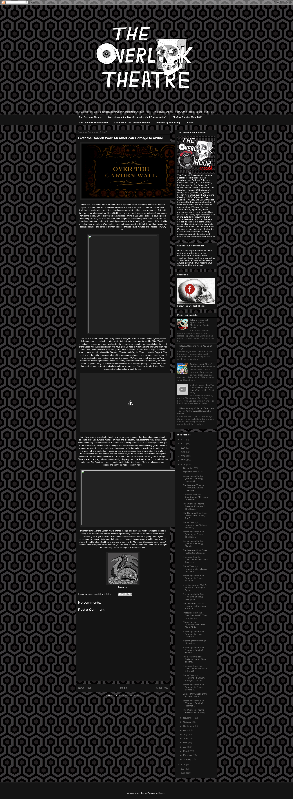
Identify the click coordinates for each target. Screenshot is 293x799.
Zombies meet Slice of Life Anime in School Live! (202, 365)
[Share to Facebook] (127, 594)
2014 (183, 769)
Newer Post (84, 687)
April (185, 747)
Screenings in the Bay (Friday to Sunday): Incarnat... (193, 703)
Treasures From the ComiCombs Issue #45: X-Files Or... (195, 668)
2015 (183, 764)
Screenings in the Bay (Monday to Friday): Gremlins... (193, 634)
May (185, 742)
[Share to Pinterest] (130, 594)
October (187, 722)
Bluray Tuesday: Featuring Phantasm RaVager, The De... (194, 678)
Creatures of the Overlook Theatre (132, 122)
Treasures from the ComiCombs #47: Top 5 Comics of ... (195, 559)
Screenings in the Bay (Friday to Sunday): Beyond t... (193, 650)
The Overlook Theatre (90, 117)
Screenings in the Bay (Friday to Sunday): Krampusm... (193, 597)
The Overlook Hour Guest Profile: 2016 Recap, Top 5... (195, 515)
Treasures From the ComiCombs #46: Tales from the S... (195, 615)
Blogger (161, 793)
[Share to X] (125, 594)
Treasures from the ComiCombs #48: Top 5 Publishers (195, 497)
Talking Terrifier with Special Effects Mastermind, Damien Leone (200, 324)
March (186, 751)
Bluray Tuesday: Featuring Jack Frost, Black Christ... (194, 624)
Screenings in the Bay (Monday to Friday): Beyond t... (193, 687)
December (188, 468)
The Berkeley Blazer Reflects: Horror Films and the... (194, 659)
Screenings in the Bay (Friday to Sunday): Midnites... (193, 543)
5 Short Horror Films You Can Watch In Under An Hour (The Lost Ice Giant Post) (202, 389)
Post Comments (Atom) (129, 695)
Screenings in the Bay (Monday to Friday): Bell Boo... (193, 578)
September (189, 726)
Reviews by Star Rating (168, 122)
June (186, 738)
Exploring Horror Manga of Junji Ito (194, 641)
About (190, 122)
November (188, 718)
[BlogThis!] (122, 594)
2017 (183, 460)
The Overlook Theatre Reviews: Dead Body (194, 711)
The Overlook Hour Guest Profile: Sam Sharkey (195, 551)
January (187, 759)
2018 (183, 456)
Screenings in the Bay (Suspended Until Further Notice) (137, 117)
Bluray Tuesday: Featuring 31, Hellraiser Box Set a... (195, 569)
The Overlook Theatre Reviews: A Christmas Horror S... (194, 606)
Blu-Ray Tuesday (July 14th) (187, 117)
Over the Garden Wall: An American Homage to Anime (195, 587)
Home (123, 687)
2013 (183, 773)
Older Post (162, 687)
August (187, 730)
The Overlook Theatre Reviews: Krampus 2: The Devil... (194, 506)
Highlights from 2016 (193, 471)
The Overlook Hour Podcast (93, 122)
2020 (183, 448)
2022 (183, 439)
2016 (183, 464)
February (188, 755)
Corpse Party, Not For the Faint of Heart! (195, 695)
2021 (183, 443)
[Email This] (119, 594)
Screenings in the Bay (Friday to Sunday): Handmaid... (193, 478)
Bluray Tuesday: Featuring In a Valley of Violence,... (195, 525)
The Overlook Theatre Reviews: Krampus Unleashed (193, 488)
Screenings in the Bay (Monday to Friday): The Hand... (193, 534)
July (185, 734)
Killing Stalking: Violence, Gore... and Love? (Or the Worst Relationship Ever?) (196, 411)
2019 (183, 452)
